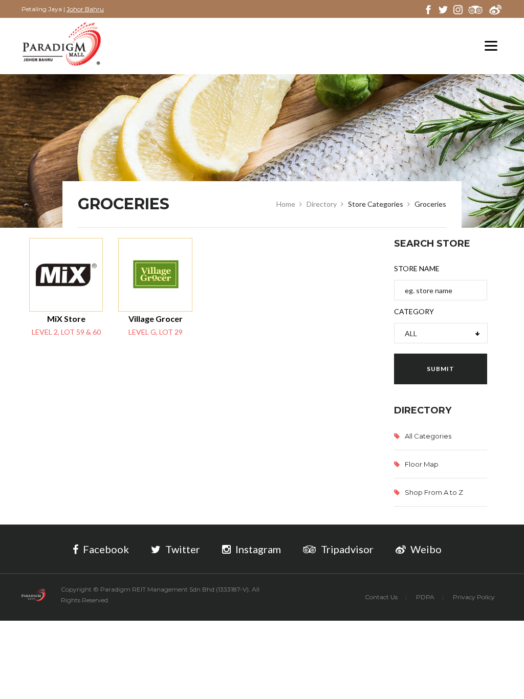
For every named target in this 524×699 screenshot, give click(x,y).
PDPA (425, 597)
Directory (322, 204)
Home (285, 204)
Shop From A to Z (434, 492)
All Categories (428, 436)
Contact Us (381, 597)
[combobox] (441, 333)
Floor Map (422, 464)
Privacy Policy (474, 597)
